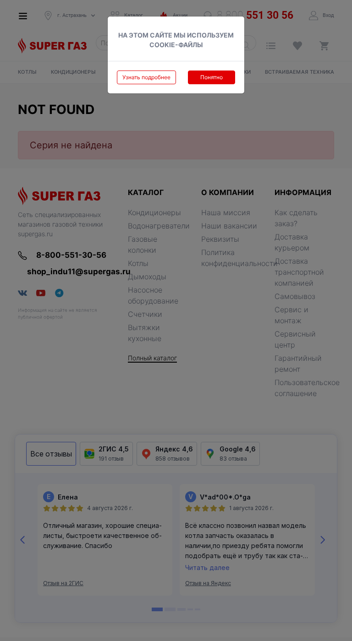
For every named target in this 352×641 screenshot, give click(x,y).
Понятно (211, 77)
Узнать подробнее (146, 77)
